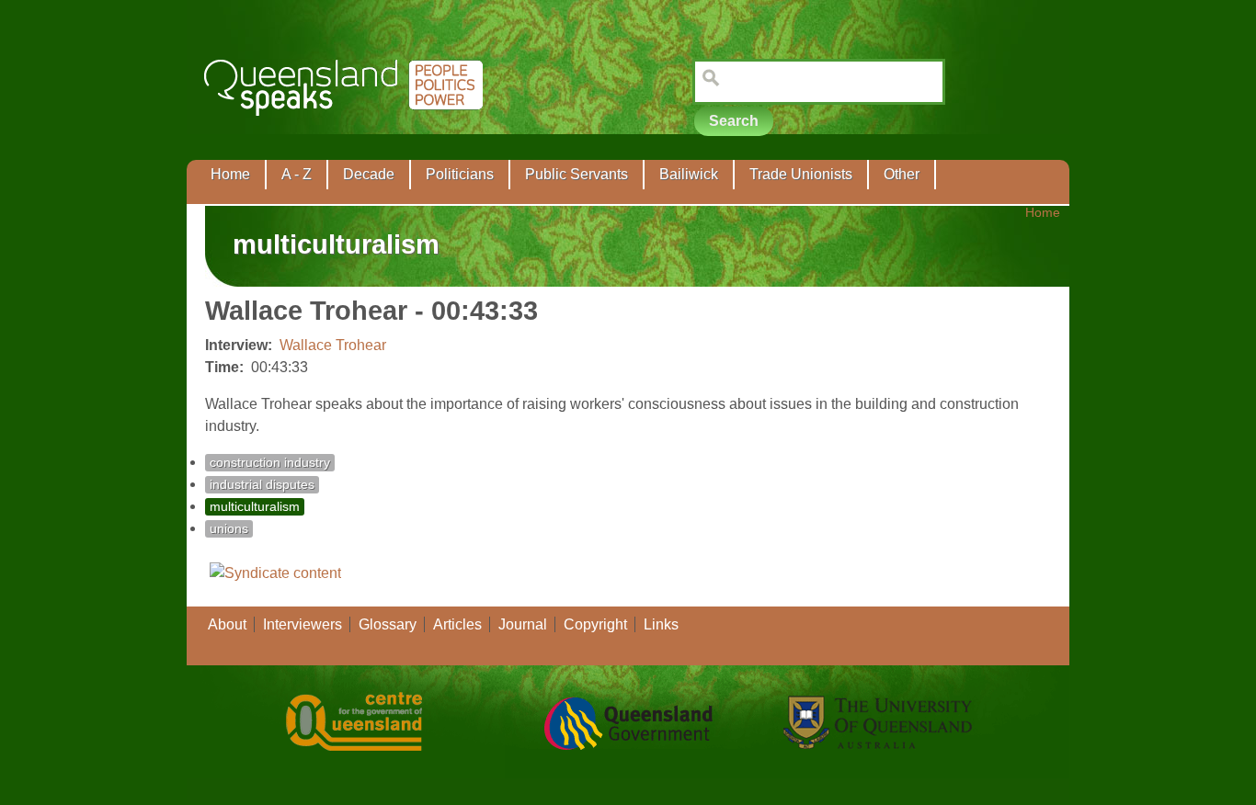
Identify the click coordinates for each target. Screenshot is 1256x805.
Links (661, 624)
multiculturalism (255, 507)
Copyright (595, 624)
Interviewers (302, 624)
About (227, 624)
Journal (522, 624)
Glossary (388, 624)
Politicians (460, 174)
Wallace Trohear (333, 345)
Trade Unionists (800, 174)
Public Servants (576, 174)
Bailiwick (688, 174)
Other (901, 174)
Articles (457, 624)
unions (229, 529)
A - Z (296, 174)
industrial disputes (262, 485)
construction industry (270, 463)
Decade (368, 174)
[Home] (347, 129)
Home (230, 174)
